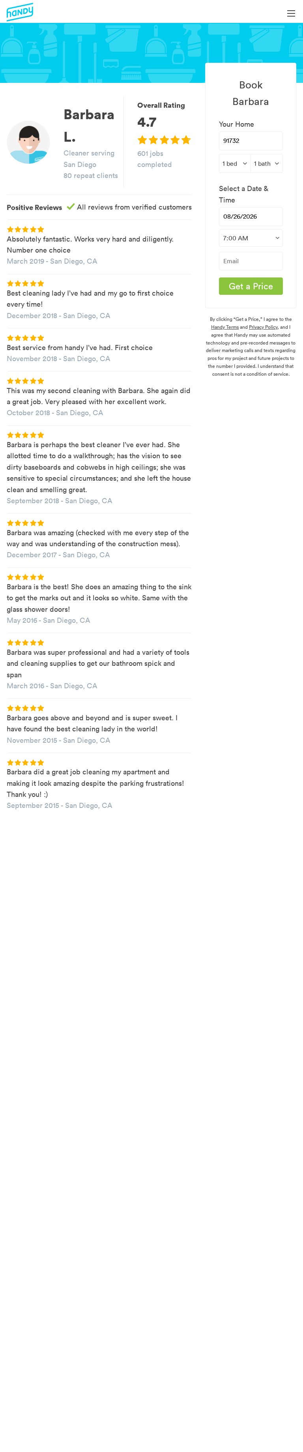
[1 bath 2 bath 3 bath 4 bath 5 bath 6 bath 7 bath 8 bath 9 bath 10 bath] (267, 163)
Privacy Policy (263, 327)
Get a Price (251, 286)
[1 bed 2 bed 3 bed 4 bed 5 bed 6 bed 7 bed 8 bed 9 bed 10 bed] (235, 163)
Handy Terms (225, 327)
